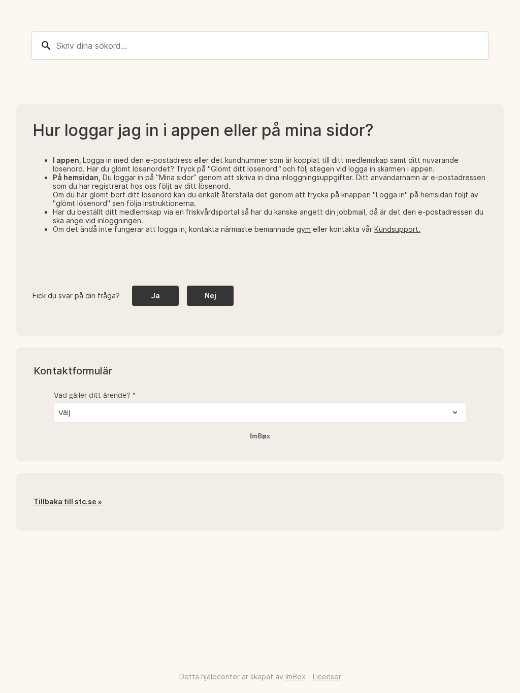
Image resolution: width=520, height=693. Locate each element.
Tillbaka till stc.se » (68, 502)
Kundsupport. (397, 229)
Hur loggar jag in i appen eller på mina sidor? (121, 91)
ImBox (295, 676)
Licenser (327, 676)
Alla (22, 91)
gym (304, 229)
